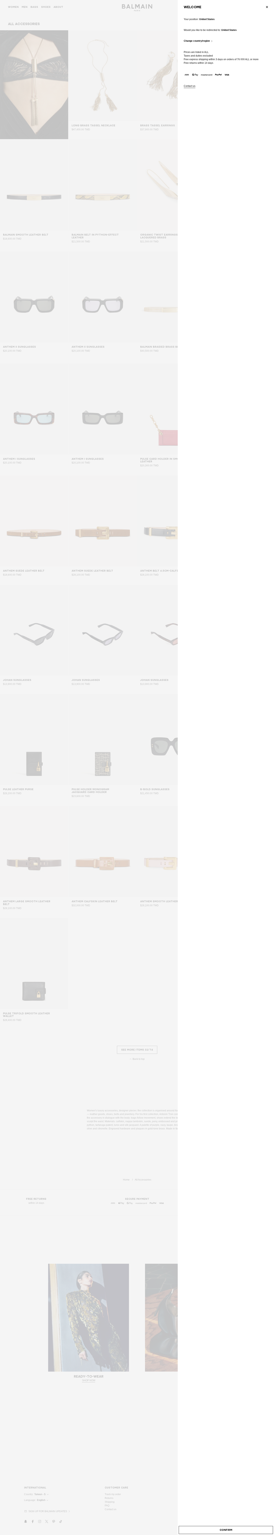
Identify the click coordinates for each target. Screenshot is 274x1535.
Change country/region (197, 41)
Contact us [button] (189, 86)
